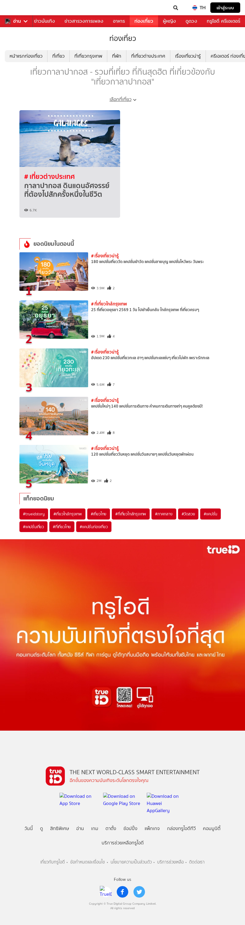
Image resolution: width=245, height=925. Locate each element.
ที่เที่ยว (58, 56)
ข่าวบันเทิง (44, 21)
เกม (94, 828)
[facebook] (122, 892)
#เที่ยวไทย (98, 514)
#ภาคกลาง (163, 514)
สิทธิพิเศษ (59, 828)
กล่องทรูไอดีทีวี (181, 828)
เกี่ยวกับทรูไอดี (52, 862)
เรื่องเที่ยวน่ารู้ (188, 56)
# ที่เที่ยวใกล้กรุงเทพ (109, 303)
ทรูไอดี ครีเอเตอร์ (223, 21)
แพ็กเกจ (152, 828)
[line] (106, 892)
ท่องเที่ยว (143, 21)
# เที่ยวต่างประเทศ (49, 176)
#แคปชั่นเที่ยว (33, 527)
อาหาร (119, 21)
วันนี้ (28, 828)
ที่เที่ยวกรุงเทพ (88, 56)
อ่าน (17, 21)
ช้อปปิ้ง (130, 828)
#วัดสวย (188, 514)
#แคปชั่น (210, 514)
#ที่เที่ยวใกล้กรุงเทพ (130, 514)
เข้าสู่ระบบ (225, 7)
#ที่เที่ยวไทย (62, 527)
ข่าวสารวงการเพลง (84, 21)
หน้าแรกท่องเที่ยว (26, 56)
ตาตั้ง (110, 828)
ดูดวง (191, 21)
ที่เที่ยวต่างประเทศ (148, 56)
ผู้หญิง (169, 21)
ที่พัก (116, 56)
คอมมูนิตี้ (211, 828)
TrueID (17, 7)
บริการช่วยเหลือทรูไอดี (123, 842)
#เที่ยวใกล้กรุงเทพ (67, 514)
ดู (41, 828)
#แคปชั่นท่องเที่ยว (94, 527)
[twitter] (139, 892)
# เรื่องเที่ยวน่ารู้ (105, 255)
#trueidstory (34, 514)
